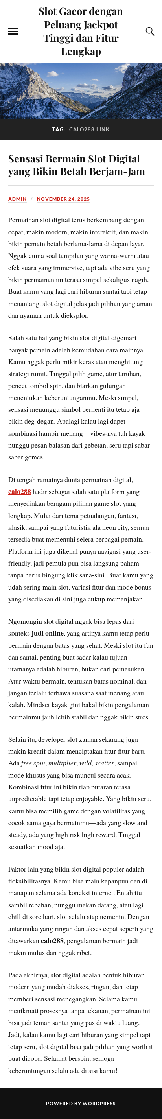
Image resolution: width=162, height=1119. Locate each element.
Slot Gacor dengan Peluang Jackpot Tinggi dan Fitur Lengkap (81, 30)
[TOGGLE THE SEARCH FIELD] (149, 31)
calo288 (19, 491)
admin (17, 199)
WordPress (99, 1103)
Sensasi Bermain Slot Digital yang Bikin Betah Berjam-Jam (76, 164)
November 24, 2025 (63, 199)
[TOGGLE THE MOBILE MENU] (13, 31)
